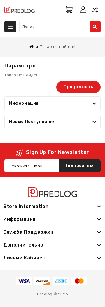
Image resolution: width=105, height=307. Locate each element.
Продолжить (78, 86)
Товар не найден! (58, 46)
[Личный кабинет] (83, 9)
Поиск (95, 26)
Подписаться (79, 165)
